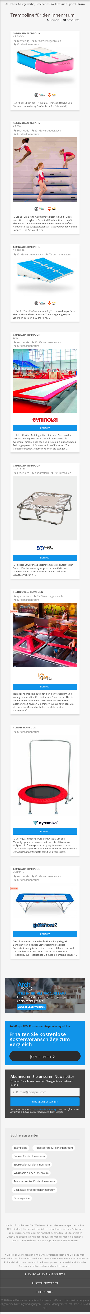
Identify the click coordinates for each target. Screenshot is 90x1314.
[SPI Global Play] (45, 675)
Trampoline (20, 1148)
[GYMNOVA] (45, 419)
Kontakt (45, 428)
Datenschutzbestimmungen (45, 1109)
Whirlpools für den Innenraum (31, 1173)
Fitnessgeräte (22, 1198)
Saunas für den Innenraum (29, 1156)
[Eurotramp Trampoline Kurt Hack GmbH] (45, 924)
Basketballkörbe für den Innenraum (34, 1190)
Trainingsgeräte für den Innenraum (34, 1181)
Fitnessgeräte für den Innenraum (54, 1148)
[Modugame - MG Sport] (45, 94)
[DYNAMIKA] (45, 822)
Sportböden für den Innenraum (32, 1164)
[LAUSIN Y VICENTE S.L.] (45, 547)
